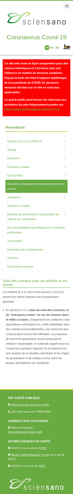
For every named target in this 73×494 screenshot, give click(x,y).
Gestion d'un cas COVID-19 (24, 141)
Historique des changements (25, 249)
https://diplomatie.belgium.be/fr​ (25, 431)
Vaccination (14, 240)
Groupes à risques (18, 205)
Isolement (13, 158)
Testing (11, 149)
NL (52, 47)
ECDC (43, 448)
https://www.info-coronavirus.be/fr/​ (30, 404)
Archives (12, 258)
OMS (42, 465)
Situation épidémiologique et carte (30, 454)
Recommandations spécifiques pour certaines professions (36, 230)
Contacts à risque (18, 166)
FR (47, 47)
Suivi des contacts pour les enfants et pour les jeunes (36, 186)
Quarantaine (15, 175)
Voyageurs (14, 197)
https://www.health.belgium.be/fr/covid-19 (31, 109)
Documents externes (20, 266)
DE (57, 47)
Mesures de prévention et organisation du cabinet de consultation (33, 217)
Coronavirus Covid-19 (36, 37)
